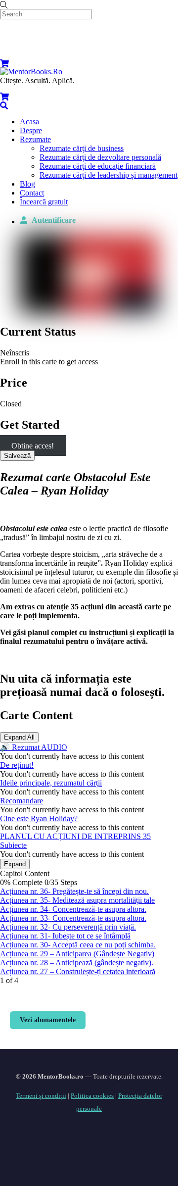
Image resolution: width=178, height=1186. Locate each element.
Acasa (29, 121)
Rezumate (35, 139)
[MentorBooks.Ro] (31, 71)
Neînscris (14, 352)
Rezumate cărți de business (82, 148)
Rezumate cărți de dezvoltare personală (100, 157)
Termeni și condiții (41, 1095)
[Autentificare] (9, 48)
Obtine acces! (32, 446)
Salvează (17, 455)
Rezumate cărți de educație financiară (98, 166)
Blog (27, 184)
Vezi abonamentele (48, 1020)
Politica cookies (92, 1095)
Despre (31, 130)
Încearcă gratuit (44, 202)
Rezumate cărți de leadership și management (109, 175)
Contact (32, 193)
